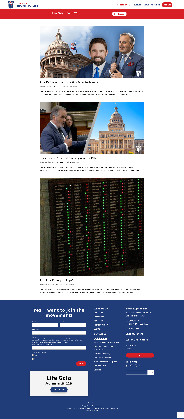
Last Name (64, 322)
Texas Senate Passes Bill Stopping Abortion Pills (68, 158)
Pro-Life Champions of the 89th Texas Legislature (69, 82)
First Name (36, 322)
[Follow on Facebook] (127, 365)
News (146, 4)
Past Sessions (70, 284)
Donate (167, 4)
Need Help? (121, 4)
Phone (34, 337)
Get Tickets (119, 14)
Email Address (36, 329)
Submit (81, 363)
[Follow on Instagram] (131, 365)
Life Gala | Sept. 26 (65, 13)
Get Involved (135, 4)
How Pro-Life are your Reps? (56, 280)
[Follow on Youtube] (140, 365)
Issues (72, 86)
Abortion (66, 86)
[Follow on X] (136, 365)
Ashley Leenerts (47, 86)
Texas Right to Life (48, 162)
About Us (155, 4)
